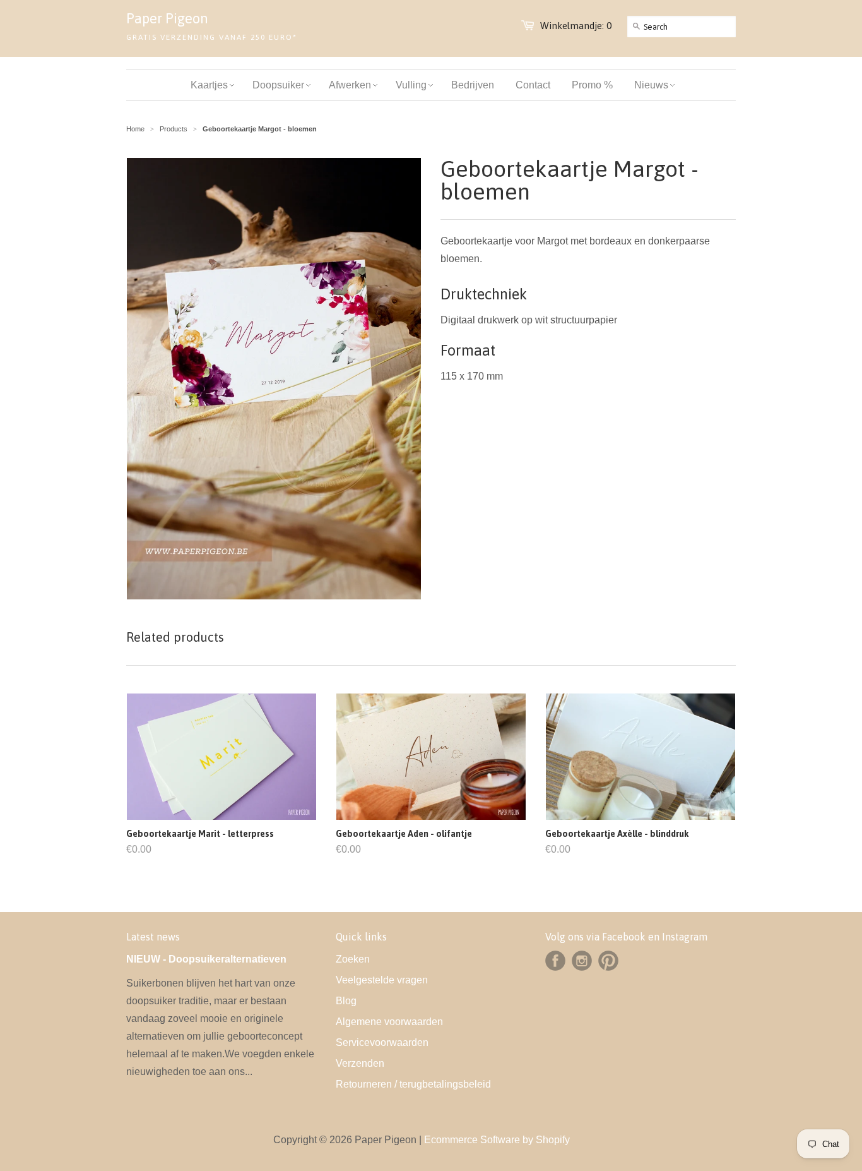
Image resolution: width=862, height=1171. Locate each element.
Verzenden (360, 1063)
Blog (346, 1000)
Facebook (555, 961)
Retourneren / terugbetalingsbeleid (413, 1084)
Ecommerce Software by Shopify (497, 1139)
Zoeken (353, 959)
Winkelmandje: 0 (575, 25)
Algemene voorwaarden (389, 1021)
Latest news (153, 936)
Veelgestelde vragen (382, 980)
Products (173, 129)
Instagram (582, 961)
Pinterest (608, 961)
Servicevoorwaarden (382, 1042)
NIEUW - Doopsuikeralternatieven (206, 959)
